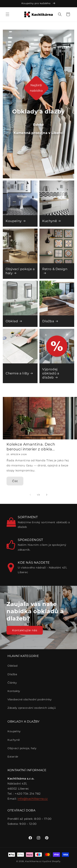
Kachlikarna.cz (33, 861)
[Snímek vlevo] (30, 495)
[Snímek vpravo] (47, 495)
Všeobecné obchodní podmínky (29, 699)
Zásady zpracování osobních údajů (31, 707)
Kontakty (13, 691)
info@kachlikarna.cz (33, 798)
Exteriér (13, 756)
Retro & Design (54, 269)
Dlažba (48, 321)
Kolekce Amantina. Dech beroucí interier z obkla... (31, 446)
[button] (7, 14)
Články (12, 682)
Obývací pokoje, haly (22, 748)
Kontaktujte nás (24, 630)
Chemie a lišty (17, 373)
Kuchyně (49, 221)
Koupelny (14, 221)
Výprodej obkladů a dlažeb (50, 373)
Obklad (12, 321)
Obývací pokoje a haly (20, 271)
